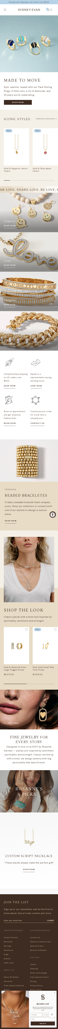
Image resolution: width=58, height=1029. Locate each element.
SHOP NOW (18, 102)
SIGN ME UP (43, 1023)
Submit (50, 921)
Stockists (8, 981)
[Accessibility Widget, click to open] (53, 514)
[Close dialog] (54, 992)
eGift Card (9, 963)
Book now (10, 423)
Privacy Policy (36, 985)
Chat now (36, 386)
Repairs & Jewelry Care (40, 942)
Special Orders (37, 946)
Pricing (33, 981)
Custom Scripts (11, 937)
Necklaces (8, 950)
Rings (6, 954)
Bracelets (8, 942)
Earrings (7, 946)
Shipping (34, 969)
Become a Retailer (38, 950)
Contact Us (35, 937)
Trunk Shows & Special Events (14, 988)
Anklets (7, 958)
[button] (26, 630)
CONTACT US (37, 423)
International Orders (39, 977)
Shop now (29, 869)
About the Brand (11, 977)
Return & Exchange (38, 973)
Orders (33, 964)
